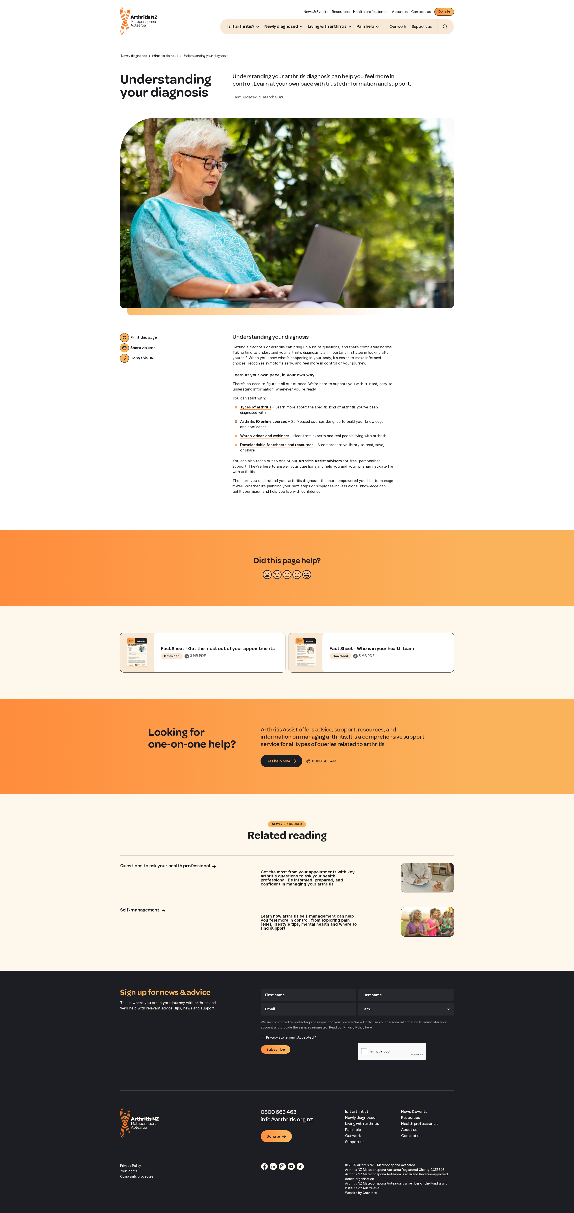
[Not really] (277, 574)
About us (400, 11)
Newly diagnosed (360, 1117)
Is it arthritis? (357, 1111)
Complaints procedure (136, 1176)
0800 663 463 (278, 1112)
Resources (341, 11)
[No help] (267, 574)
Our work (398, 26)
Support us (422, 26)
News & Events (316, 11)
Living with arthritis (362, 1123)
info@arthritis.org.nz (287, 1119)
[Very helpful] (306, 574)
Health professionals (370, 11)
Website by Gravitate (361, 1193)
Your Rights (128, 1171)
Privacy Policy (130, 1165)
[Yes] (296, 574)
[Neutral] (287, 574)
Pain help (353, 1129)
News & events (414, 1111)
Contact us (421, 11)
